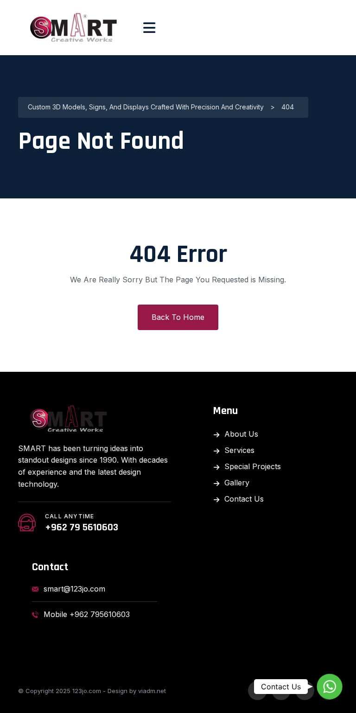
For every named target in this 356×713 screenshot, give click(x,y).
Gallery (236, 482)
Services (239, 450)
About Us (241, 434)
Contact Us (244, 498)
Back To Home (178, 317)
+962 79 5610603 (81, 527)
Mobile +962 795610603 (87, 614)
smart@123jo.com (74, 588)
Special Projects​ (252, 466)
